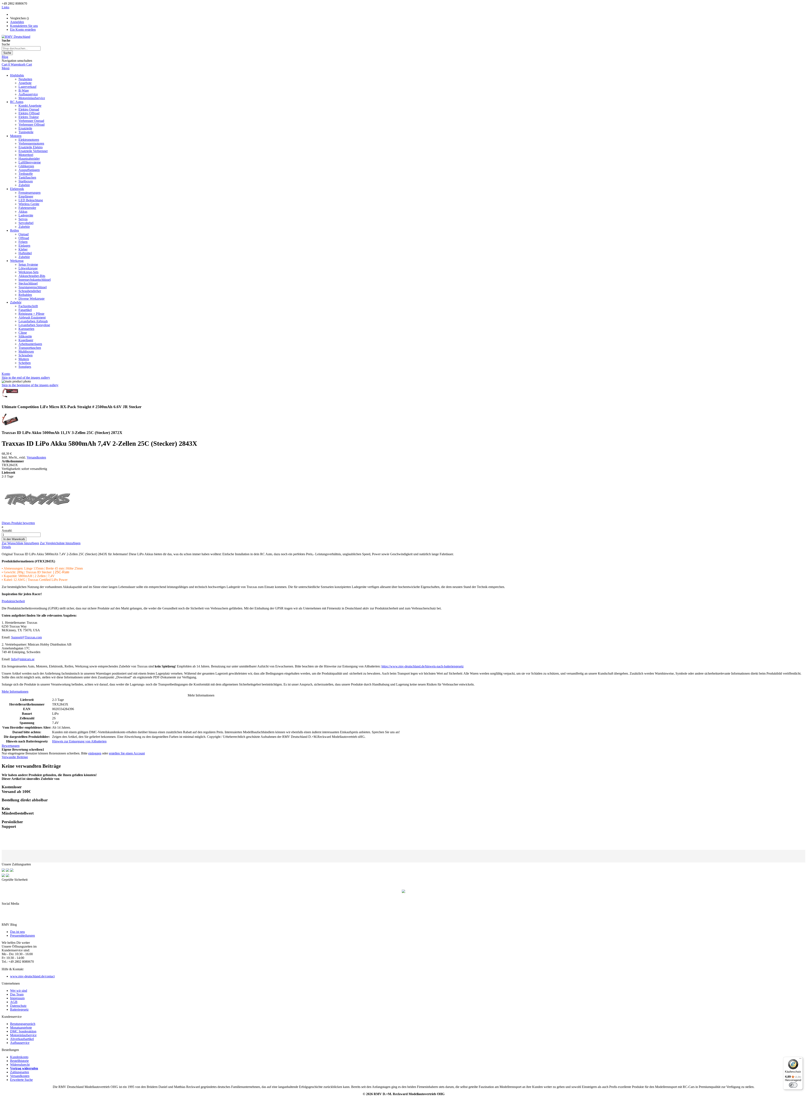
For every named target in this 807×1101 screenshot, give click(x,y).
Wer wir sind (18, 990)
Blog (5, 57)
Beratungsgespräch (22, 1024)
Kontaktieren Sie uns (24, 26)
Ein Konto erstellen (23, 29)
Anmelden (17, 22)
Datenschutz (18, 1005)
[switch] (793, 1085)
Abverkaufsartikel (22, 1039)
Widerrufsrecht (20, 1064)
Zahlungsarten (19, 1072)
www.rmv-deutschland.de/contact (32, 976)
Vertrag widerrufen (24, 1068)
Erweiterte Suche (21, 1079)
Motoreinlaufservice (23, 1035)
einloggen (94, 753)
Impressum (17, 998)
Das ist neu (17, 932)
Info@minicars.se (22, 659)
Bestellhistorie (19, 1061)
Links (5, 7)
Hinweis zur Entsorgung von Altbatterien (79, 741)
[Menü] (800, 1059)
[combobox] (21, 48)
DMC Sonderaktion (23, 1031)
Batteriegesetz (19, 1009)
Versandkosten (36, 457)
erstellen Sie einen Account (127, 753)
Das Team (17, 994)
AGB (13, 1002)
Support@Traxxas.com (26, 637)
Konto (6, 374)
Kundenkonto (19, 1057)
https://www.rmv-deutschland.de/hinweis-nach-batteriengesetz (422, 666)
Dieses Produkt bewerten (18, 523)
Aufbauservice (19, 1042)
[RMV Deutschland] (16, 36)
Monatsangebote (21, 1027)
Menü (5, 68)
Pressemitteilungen (22, 935)
